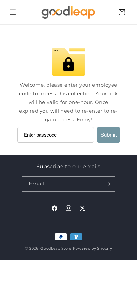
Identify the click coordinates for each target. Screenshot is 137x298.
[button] (13, 12)
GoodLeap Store (56, 248)
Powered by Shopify (92, 248)
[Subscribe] (108, 184)
